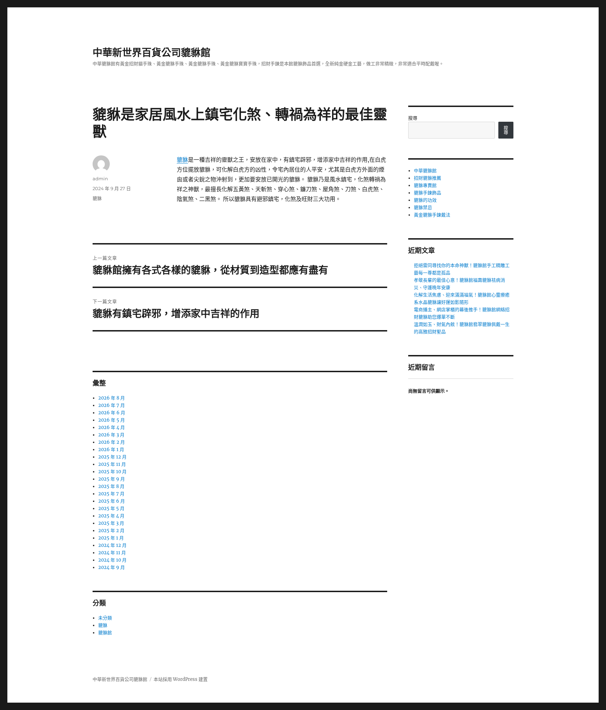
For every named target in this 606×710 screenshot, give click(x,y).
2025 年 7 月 (111, 494)
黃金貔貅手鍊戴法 (432, 215)
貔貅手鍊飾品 (427, 193)
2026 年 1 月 (111, 450)
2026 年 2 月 (111, 442)
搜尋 (412, 118)
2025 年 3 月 (111, 523)
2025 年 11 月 (112, 464)
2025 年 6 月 (111, 501)
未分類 (105, 618)
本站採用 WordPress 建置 (181, 679)
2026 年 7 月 (111, 405)
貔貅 (182, 159)
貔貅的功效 (425, 200)
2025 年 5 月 (111, 508)
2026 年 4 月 (111, 427)
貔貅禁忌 (423, 207)
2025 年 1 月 (111, 538)
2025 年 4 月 (111, 516)
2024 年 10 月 (112, 560)
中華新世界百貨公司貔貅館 (151, 53)
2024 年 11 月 (112, 553)
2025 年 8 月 (111, 486)
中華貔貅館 (425, 171)
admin (100, 178)
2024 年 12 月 (112, 545)
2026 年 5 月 (111, 420)
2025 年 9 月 (111, 479)
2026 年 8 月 (111, 398)
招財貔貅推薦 (427, 178)
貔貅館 (105, 633)
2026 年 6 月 (111, 413)
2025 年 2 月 (111, 531)
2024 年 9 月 (111, 567)
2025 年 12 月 (112, 457)
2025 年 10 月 (112, 472)
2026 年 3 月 (111, 435)
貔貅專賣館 (425, 185)
